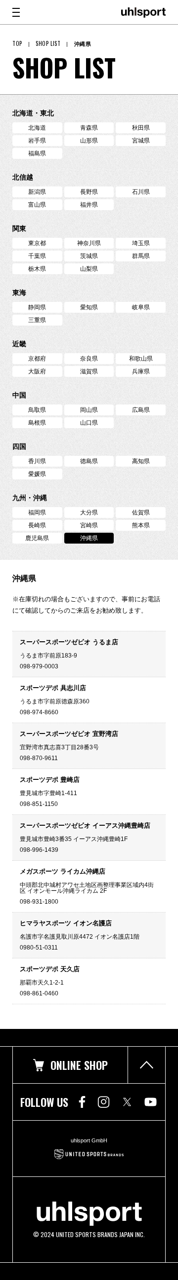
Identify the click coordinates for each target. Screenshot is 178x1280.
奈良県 (89, 358)
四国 (19, 446)
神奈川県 (89, 243)
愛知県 (89, 307)
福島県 (37, 153)
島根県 (37, 422)
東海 (19, 292)
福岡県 (37, 512)
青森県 (89, 127)
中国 (19, 395)
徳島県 (89, 461)
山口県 (89, 422)
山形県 (89, 140)
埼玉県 (141, 243)
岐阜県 (141, 307)
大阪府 (37, 371)
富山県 (37, 204)
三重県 (37, 320)
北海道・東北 (33, 113)
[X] (127, 1102)
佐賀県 (141, 512)
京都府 (37, 358)
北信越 (22, 177)
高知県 (141, 461)
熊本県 (141, 525)
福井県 (89, 204)
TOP (17, 43)
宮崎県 (89, 525)
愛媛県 (37, 474)
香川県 (37, 461)
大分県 (89, 512)
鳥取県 (37, 409)
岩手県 (37, 140)
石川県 (141, 191)
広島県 (141, 409)
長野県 (89, 191)
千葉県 (37, 256)
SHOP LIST (48, 43)
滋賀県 (89, 371)
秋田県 (141, 127)
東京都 (37, 243)
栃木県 (37, 268)
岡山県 (89, 409)
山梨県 (89, 268)
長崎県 (37, 525)
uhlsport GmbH (89, 1140)
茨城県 (89, 256)
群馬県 (141, 256)
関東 (19, 228)
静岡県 (37, 307)
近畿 (19, 344)
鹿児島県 (37, 538)
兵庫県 (141, 371)
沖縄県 (89, 538)
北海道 (37, 127)
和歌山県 (141, 358)
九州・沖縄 (29, 498)
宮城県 (141, 140)
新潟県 (37, 191)
